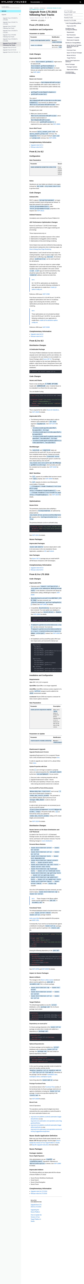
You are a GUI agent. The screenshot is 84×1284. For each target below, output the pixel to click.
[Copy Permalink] (50, 18)
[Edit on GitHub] (48, 18)
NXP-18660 (56, 124)
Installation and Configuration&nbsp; (71, 29)
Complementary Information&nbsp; (71, 72)
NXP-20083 (56, 633)
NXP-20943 (36, 614)
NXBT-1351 (35, 920)
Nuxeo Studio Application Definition (73, 61)
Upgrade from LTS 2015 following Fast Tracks (9, 44)
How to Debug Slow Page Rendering (40, 249)
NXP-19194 (35, 821)
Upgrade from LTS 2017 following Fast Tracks (9, 27)
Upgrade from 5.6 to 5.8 (9, 50)
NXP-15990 (57, 1163)
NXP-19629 (35, 412)
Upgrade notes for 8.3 (37, 567)
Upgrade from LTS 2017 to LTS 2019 (10, 23)
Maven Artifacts (71, 55)
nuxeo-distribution (47, 841)
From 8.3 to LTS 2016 (70, 20)
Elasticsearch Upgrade (73, 40)
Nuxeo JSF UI (47, 359)
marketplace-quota (46, 1076)
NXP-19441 (35, 535)
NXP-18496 (52, 138)
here (58, 757)
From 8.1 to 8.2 (68, 15)
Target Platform (71, 58)
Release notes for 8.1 (37, 147)
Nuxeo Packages (70, 64)
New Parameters (71, 35)
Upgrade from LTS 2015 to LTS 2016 (10, 39)
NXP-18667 (36, 72)
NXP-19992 (43, 604)
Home (31, 8)
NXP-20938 (45, 969)
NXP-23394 (46, 327)
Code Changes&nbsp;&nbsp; (73, 23)
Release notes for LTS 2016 (39, 1193)
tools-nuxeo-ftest (34, 918)
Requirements (70, 32)
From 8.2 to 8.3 (68, 17)
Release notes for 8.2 (37, 336)
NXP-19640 (48, 478)
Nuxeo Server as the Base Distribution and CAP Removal (74, 46)
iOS (45, 551)
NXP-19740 (52, 423)
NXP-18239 (55, 494)
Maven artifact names (47, 980)
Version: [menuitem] (37, 20)
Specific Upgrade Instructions (40, 1144)
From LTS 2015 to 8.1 (70, 12)
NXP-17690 (46, 294)
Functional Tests (50, 1087)
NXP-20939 (35, 1098)
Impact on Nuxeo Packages (74, 52)
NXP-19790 (35, 969)
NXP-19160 (53, 467)
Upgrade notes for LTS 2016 (39, 1191)
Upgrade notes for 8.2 (37, 334)
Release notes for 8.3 (37, 570)
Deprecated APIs (71, 26)
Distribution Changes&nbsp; (73, 42)
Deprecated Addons (72, 69)
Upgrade (4, 14)
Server (4, 11)
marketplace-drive (34, 1076)
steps (34, 763)
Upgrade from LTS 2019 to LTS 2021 (10, 18)
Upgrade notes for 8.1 (37, 145)
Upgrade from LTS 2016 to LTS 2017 (10, 31)
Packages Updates (72, 67)
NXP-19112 (40, 210)
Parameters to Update (73, 37)
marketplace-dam (52, 1074)
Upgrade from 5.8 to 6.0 (9, 47)
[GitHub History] (46, 18)
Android (51, 551)
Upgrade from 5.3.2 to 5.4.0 (10, 52)
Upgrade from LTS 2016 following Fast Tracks (9, 35)
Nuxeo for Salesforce (53, 410)
